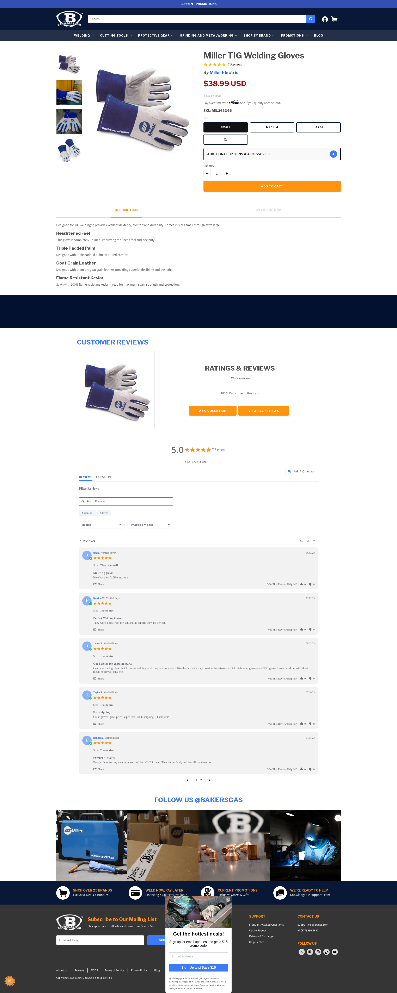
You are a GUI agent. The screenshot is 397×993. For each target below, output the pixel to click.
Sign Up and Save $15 (198, 967)
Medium (280, 128)
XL (236, 140)
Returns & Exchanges (262, 936)
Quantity (208, 166)
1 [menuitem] (196, 780)
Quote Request (258, 930)
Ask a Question (212, 410)
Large (327, 128)
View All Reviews (263, 410)
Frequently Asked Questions (266, 924)
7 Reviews (235, 64)
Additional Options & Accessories (238, 154)
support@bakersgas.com (313, 924)
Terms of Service (114, 970)
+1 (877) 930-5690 (308, 930)
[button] (334, 19)
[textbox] (317, 543)
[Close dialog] (228, 900)
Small (234, 128)
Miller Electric (224, 72)
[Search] (310, 19)
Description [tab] (126, 210)
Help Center (256, 942)
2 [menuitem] (201, 780)
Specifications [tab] (268, 210)
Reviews (79, 970)
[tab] (302, 471)
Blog (318, 35)
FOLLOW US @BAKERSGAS (198, 800)
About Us (62, 970)
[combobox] (197, 19)
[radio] (87, 513)
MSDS (94, 970)
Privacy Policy (139, 970)
